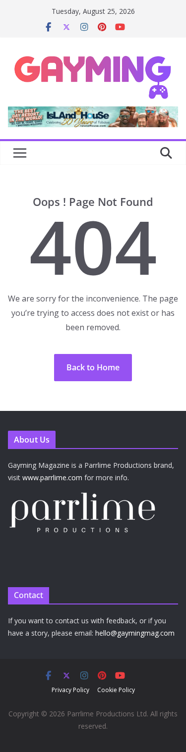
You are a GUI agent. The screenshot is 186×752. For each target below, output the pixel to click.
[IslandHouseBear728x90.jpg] (93, 113)
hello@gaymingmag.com (135, 633)
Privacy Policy (70, 690)
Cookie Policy (116, 690)
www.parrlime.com (52, 477)
